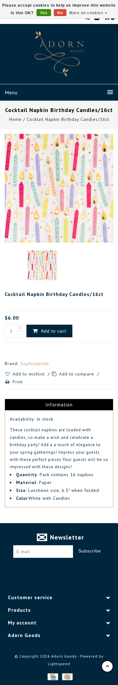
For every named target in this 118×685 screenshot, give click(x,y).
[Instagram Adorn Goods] (65, 568)
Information (59, 405)
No (60, 13)
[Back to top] (107, 666)
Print (18, 382)
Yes (44, 13)
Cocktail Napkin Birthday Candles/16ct (68, 119)
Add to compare (77, 374)
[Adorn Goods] (59, 54)
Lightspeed (59, 663)
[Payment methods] (52, 676)
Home (15, 119)
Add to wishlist (29, 374)
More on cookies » (88, 13)
